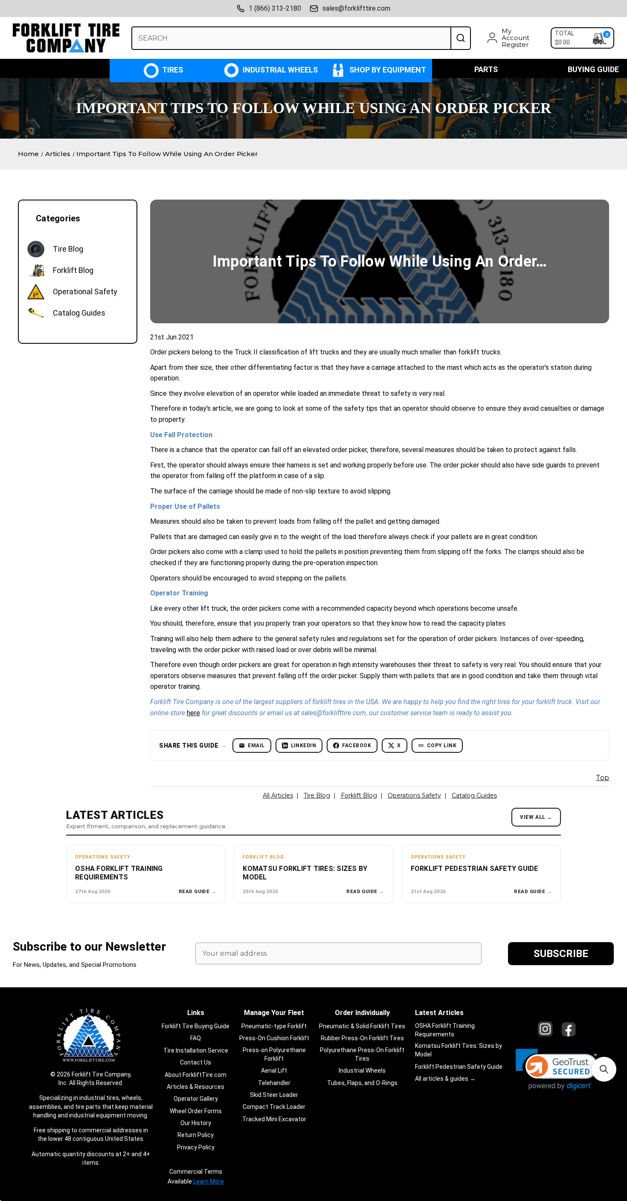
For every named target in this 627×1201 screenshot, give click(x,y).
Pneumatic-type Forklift (274, 1026)
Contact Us (195, 1062)
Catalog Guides (474, 795)
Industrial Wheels (279, 69)
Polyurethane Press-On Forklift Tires (362, 1054)
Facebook (356, 745)
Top (602, 778)
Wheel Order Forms (196, 1111)
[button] (557, 1069)
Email (256, 745)
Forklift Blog (359, 795)
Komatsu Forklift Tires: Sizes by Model (458, 1050)
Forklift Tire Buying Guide (195, 1026)
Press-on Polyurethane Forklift (274, 1054)
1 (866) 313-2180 (275, 8)
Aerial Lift (274, 1070)
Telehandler (274, 1082)
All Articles (278, 795)
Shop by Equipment (387, 69)
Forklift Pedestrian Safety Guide (458, 1066)
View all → (536, 817)
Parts (486, 69)
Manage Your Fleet (274, 1013)
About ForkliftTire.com (195, 1074)
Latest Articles (439, 1013)
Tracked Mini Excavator (274, 1119)
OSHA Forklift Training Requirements (445, 1030)
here (193, 713)
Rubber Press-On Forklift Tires (362, 1038)
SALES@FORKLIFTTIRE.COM (356, 8)
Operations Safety (414, 795)
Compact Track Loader (274, 1106)
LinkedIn (303, 745)
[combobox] (290, 38)
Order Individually (362, 1013)
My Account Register (515, 38)
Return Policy (195, 1134)
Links (195, 1013)
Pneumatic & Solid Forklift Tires (362, 1026)
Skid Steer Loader (274, 1094)
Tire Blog (317, 795)
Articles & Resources (195, 1086)
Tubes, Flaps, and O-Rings (362, 1082)
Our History (195, 1123)
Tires (172, 69)
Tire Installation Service (195, 1050)
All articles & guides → (445, 1078)
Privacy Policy (196, 1147)
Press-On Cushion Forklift (274, 1038)
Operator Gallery (196, 1098)
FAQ (195, 1038)
